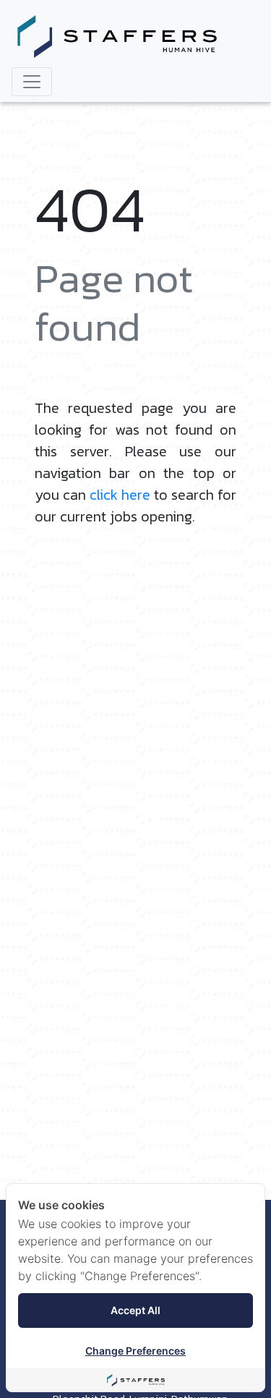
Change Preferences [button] (135, 1350)
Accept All (135, 1310)
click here (120, 495)
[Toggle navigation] (32, 81)
